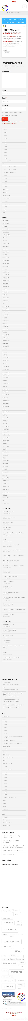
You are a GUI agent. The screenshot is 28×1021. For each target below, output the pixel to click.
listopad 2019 (6, 260)
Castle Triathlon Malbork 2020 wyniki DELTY (14, 565)
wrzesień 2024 (6, 232)
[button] (24, 6)
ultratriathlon (8, 980)
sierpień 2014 (6, 406)
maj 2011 (5, 500)
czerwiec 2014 (6, 412)
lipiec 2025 (5, 226)
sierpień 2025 (6, 223)
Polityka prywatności (8, 757)
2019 (6, 135)
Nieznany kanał (6, 860)
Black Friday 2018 (9, 854)
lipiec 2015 (5, 380)
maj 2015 (5, 386)
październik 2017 (6, 312)
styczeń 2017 (6, 334)
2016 (6, 144)
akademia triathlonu (8, 832)
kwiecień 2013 (6, 452)
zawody (8, 986)
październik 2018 (6, 280)
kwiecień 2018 (6, 297)
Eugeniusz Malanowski (8, 581)
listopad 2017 (6, 309)
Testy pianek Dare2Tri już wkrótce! (11, 592)
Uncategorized (20, 980)
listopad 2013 (6, 432)
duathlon (8, 923)
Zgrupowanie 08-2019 (8, 614)
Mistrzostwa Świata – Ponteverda (11, 544)
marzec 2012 (5, 480)
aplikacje (16, 910)
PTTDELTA (19, 956)
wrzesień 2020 (6, 246)
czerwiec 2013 (6, 446)
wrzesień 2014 (6, 403)
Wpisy (4, 803)
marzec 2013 (5, 454)
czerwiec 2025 (6, 229)
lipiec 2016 (5, 349)
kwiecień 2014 (6, 417)
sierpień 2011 (6, 492)
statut (6, 201)
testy (9, 33)
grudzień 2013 (6, 429)
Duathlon (5, 164)
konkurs (11, 936)
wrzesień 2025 (6, 220)
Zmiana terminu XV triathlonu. (10, 576)
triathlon (16, 972)
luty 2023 (5, 237)
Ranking (5, 539)
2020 (6, 132)
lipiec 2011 (5, 494)
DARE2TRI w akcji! (7, 586)
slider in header (9, 963)
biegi (17, 914)
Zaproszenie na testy (8, 604)
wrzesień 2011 (6, 489)
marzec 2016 (5, 360)
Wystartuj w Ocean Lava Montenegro (14, 850)
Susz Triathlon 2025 (8, 522)
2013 (6, 152)
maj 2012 (5, 474)
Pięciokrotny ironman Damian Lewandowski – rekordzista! (14, 598)
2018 (6, 138)
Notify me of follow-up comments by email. (12, 112)
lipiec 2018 (5, 289)
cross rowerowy (7, 918)
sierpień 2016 (6, 346)
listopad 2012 (6, 460)
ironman (5, 934)
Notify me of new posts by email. (10, 115)
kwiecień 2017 (6, 326)
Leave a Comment (16, 33)
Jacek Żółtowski (7, 682)
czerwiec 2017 (6, 320)
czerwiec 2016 (6, 352)
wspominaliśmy (11, 36)
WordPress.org (6, 825)
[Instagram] (15, 1)
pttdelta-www (6, 959)
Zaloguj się (5, 817)
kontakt (5, 192)
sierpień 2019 (6, 263)
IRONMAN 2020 (12, 934)
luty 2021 (5, 240)
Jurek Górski (20, 934)
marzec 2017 (5, 329)
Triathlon (5, 129)
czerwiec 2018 (6, 292)
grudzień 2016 (6, 337)
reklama (13, 959)
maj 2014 (5, 414)
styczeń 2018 (6, 306)
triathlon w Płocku (7, 763)
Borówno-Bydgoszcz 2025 (9, 517)
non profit (5, 956)
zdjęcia (20, 985)
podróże (13, 955)
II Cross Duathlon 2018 (10, 169)
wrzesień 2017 (6, 314)
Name (4, 90)
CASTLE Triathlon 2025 (8, 511)
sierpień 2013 (6, 440)
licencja (15, 945)
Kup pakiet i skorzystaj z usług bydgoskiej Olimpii (11, 836)
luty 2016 (5, 363)
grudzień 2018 (6, 277)
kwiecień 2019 (6, 271)
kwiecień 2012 (6, 477)
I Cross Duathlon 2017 (10, 172)
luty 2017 (5, 332)
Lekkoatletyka (6, 189)
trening (5, 970)
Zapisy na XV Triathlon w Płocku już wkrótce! (14, 609)
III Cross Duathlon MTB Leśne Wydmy (13, 743)
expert (19, 921)
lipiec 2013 (5, 443)
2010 (6, 206)
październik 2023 (6, 234)
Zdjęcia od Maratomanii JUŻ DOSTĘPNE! (11, 841)
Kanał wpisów (6, 819)
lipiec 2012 (5, 469)
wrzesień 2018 (6, 283)
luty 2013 (5, 457)
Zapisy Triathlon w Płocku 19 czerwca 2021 (13, 555)
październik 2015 (6, 372)
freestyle (19, 924)
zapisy (4, 209)
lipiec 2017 (5, 317)
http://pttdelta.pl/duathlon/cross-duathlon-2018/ (14, 737)
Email (4, 98)
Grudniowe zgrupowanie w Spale (11, 560)
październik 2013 (6, 434)
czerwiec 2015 (6, 383)
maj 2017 (5, 323)
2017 (6, 141)
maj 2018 (5, 294)
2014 (6, 149)
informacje (7, 198)
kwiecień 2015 (6, 389)
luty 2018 (5, 303)
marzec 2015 (5, 392)
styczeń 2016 (6, 366)
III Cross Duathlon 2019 (10, 166)
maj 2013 (5, 449)
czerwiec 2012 (6, 472)
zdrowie (19, 988)
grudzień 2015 (6, 369)
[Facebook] (13, 1)
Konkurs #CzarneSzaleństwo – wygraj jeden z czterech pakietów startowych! (13, 846)
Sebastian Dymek (20, 959)
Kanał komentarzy (7, 822)
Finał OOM (9, 161)
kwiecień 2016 (6, 357)
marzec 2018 (5, 300)
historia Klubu (6, 195)
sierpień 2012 (6, 466)
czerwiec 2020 (6, 249)
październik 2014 (6, 400)
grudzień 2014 (6, 397)
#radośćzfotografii (21, 1018)
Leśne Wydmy (7, 946)
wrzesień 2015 (6, 374)
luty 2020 (5, 254)
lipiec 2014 (5, 409)
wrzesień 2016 (6, 343)
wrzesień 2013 (6, 437)
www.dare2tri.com (7, 41)
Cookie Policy (6, 716)
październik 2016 (6, 340)
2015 (6, 146)
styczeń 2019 (6, 274)
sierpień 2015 (6, 377)
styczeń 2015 (6, 394)
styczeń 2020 (6, 257)
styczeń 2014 (6, 426)
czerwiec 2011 (6, 497)
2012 (6, 155)
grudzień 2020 (6, 243)
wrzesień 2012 (6, 463)
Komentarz (6, 71)
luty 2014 (5, 423)
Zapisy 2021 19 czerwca (10, 797)
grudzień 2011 (6, 483)
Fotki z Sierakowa (7, 527)
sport (22, 963)
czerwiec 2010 (6, 503)
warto (4, 212)
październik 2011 (6, 486)
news (5, 33)
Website (5, 105)
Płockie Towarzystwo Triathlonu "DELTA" (11, 699)
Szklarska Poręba (7, 571)
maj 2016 (5, 354)
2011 (6, 158)
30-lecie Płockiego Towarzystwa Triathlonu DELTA (13, 533)
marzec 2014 (5, 420)
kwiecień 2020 (6, 251)
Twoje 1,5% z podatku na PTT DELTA (12, 550)
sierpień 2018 (6, 286)
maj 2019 (5, 269)
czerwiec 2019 (6, 266)
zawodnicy (7, 204)
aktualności (7, 911)
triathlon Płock (7, 977)
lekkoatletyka (11, 941)
